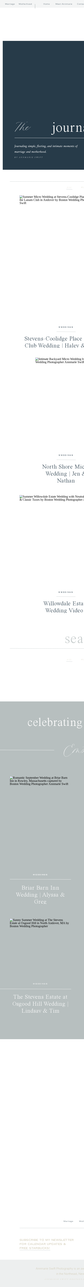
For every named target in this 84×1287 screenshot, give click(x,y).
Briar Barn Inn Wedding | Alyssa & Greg (40, 895)
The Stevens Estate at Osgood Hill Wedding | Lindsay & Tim (41, 1004)
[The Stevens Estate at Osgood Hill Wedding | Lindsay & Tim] (40, 948)
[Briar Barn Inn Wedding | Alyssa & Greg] (40, 823)
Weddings (65, 327)
